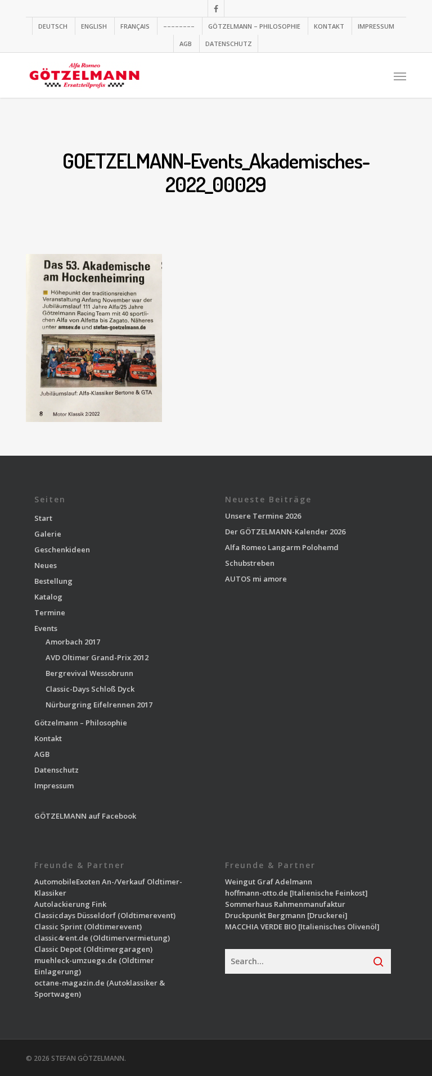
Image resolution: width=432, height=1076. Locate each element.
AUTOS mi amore (256, 579)
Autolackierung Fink (70, 904)
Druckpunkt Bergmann (265, 915)
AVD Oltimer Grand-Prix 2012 (97, 657)
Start (43, 518)
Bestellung (53, 581)
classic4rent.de (61, 938)
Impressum (54, 785)
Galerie (47, 534)
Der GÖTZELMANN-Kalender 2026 (285, 531)
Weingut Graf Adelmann (268, 882)
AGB (42, 754)
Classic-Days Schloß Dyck (90, 689)
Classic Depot (58, 949)
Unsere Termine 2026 (263, 516)
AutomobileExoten (67, 882)
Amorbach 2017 (73, 642)
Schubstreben (249, 563)
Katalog (48, 597)
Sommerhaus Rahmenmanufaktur (285, 904)
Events (45, 628)
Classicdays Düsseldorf (75, 915)
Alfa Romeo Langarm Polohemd (282, 547)
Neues (45, 565)
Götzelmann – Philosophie (80, 723)
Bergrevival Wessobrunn (89, 673)
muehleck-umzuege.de (75, 960)
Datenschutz (56, 770)
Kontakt (48, 738)
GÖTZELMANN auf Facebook (85, 816)
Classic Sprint (58, 926)
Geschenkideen (62, 549)
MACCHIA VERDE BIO (260, 926)
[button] (400, 75)
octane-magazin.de (69, 983)
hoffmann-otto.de (256, 893)
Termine (49, 612)
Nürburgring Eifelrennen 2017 (99, 705)
